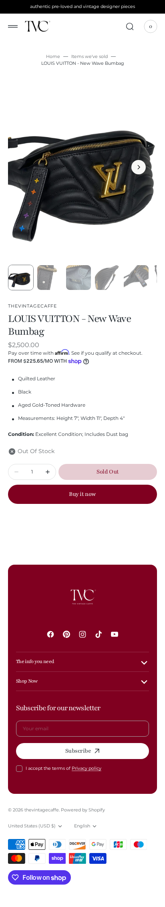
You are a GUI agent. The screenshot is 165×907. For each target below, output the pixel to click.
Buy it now (82, 494)
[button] (13, 26)
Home (53, 56)
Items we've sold (89, 56)
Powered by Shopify (83, 810)
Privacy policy (86, 768)
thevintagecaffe (41, 810)
